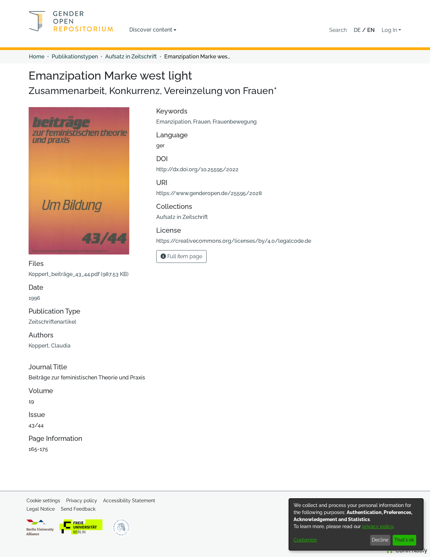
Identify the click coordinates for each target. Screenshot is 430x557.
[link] (79, 274)
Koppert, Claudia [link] (50, 345)
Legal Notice (41, 509)
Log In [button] (390, 30)
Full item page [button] (184, 256)
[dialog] (356, 524)
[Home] (71, 21)
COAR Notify (410, 550)
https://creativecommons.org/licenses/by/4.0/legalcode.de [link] (233, 241)
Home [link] (36, 56)
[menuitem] (152, 30)
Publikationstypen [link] (75, 56)
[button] (338, 30)
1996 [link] (34, 298)
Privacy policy (81, 500)
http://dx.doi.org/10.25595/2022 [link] (197, 169)
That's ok (404, 540)
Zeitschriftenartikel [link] (52, 322)
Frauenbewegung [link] (235, 122)
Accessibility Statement (129, 500)
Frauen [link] (201, 122)
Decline (380, 540)
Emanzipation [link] (173, 122)
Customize (305, 540)
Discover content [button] (150, 30)
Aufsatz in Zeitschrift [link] (131, 56)
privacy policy (377, 526)
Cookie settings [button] (43, 500)
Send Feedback (78, 509)
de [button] (358, 30)
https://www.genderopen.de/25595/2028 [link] (209, 193)
